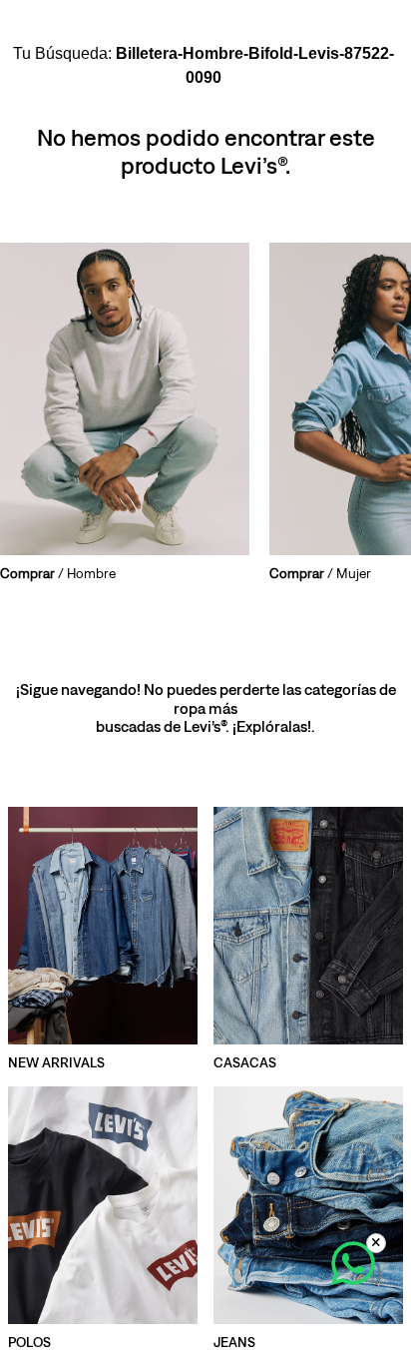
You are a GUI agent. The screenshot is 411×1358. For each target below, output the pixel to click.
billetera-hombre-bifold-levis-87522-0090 (255, 65)
